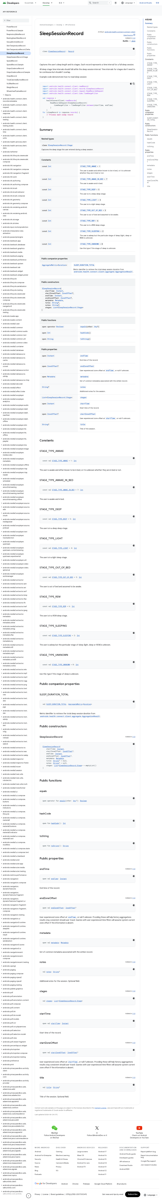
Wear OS (80, 1155)
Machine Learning (62, 1155)
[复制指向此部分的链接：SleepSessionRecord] (64, 737)
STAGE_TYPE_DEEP (87, 189)
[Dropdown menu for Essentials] (36, 3)
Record (71, 51)
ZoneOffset (67, 293)
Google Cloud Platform (103, 1184)
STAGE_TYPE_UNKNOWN (89, 244)
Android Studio (145, 3)
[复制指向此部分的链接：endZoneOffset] (59, 898)
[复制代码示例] (133, 83)
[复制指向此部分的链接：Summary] (55, 130)
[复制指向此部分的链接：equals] (49, 791)
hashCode (84, 333)
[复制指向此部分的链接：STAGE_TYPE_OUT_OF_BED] (72, 567)
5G (57, 1170)
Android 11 (102, 1174)
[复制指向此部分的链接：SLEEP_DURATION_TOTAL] (71, 694)
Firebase (86, 1184)
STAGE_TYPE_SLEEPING (90, 231)
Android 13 (102, 1167)
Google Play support (148, 1161)
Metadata (59, 300)
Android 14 (102, 1163)
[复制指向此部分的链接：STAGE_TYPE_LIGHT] (65, 538)
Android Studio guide (128, 1154)
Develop (46, 3)
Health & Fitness (62, 1159)
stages (83, 397)
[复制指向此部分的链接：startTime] (53, 1014)
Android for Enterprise (43, 1155)
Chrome (75, 1184)
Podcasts (38, 1174)
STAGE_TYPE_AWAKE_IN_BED (91, 179)
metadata (84, 376)
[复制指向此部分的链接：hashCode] (53, 813)
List (55, 307)
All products (121, 1184)
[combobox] (100, 3)
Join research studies (149, 1165)
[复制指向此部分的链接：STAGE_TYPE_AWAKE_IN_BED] (75, 480)
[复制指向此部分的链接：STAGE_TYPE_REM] (62, 597)
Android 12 (102, 1170)
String (55, 303)
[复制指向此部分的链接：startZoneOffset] (60, 1043)
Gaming (59, 1152)
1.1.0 (133, 38)
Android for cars (83, 1163)
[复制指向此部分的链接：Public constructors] (69, 726)
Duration (62, 265)
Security (38, 1159)
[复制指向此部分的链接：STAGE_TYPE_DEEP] (64, 509)
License (45, 1194)
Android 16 (102, 1155)
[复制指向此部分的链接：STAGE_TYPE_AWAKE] (66, 451)
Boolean (60, 327)
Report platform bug (148, 1152)
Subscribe (133, 1194)
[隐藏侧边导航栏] (28, 1195)
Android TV (81, 1167)
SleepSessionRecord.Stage (60, 145)
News (37, 1167)
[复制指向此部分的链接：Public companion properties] (82, 684)
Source (37, 1163)
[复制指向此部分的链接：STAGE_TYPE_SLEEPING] (69, 626)
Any (95, 327)
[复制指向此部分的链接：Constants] (56, 440)
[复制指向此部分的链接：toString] (51, 836)
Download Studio (126, 1165)
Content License (100, 1108)
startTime (84, 403)
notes (83, 387)
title (82, 424)
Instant (59, 291)
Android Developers (46, 25)
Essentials (29, 3)
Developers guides (126, 1158)
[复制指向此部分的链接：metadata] (52, 933)
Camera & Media (62, 1163)
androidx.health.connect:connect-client (120, 32)
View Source (128, 35)
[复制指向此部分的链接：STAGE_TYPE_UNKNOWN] (70, 655)
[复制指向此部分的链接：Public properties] (66, 858)
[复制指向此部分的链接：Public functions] (64, 780)
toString (84, 339)
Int (49, 166)
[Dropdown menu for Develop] (53, 3)
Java (133, 41)
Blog (36, 1170)
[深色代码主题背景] (133, 48)
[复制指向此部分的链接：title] (46, 1077)
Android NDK (124, 1169)
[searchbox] (16, 20)
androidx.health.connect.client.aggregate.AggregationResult (103, 272)
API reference (10, 12)
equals (83, 327)
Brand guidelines (57, 1194)
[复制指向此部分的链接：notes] (48, 962)
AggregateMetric (49, 265)
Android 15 (102, 1159)
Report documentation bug (149, 1156)
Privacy (58, 1167)
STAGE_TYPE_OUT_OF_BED (91, 210)
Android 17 (102, 1152)
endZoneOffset (87, 366)
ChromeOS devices (84, 1159)
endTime (84, 356)
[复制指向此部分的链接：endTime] (51, 869)
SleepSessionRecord (56, 51)
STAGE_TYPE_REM (87, 221)
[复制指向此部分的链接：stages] (49, 991)
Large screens (82, 1152)
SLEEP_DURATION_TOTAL (84, 265)
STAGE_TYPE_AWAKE (88, 166)
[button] (15, 95)
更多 (60, 3)
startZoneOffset (87, 414)
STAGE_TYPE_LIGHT (88, 200)
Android (38, 1152)
